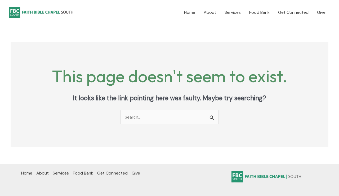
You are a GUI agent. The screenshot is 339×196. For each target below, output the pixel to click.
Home (189, 12)
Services (233, 12)
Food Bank (259, 12)
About (210, 12)
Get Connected (293, 12)
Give (321, 12)
